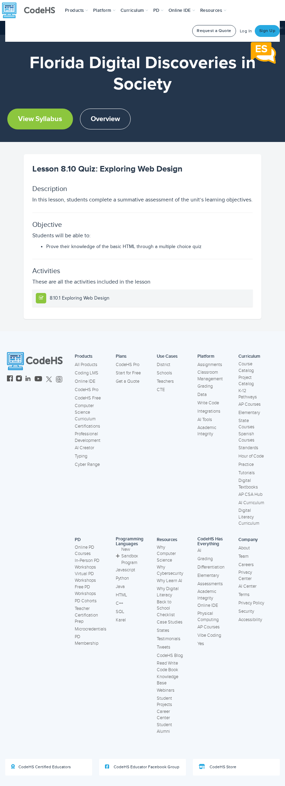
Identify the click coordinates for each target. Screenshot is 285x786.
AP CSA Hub (250, 494)
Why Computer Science (166, 554)
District (163, 364)
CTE (161, 389)
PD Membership (86, 640)
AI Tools (204, 419)
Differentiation (211, 567)
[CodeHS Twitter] (49, 379)
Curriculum (249, 356)
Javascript (125, 570)
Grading (205, 386)
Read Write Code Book (167, 666)
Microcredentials (90, 629)
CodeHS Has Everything (210, 542)
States (163, 630)
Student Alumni (164, 728)
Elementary (249, 412)
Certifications (87, 426)
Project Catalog (246, 381)
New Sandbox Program (129, 556)
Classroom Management (210, 376)
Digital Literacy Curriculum (248, 517)
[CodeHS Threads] (59, 379)
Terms (244, 594)
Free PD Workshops (85, 590)
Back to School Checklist (166, 608)
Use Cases (167, 356)
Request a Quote (214, 30)
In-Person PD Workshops (87, 564)
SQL (120, 611)
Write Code (208, 403)
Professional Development (87, 437)
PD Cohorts (86, 601)
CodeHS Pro (86, 389)
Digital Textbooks (248, 484)
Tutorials (246, 473)
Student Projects (164, 702)
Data (202, 394)
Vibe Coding (209, 635)
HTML (121, 595)
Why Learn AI (169, 580)
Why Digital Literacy (168, 592)
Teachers (165, 381)
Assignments (209, 364)
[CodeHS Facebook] (10, 379)
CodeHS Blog (170, 655)
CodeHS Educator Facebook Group (146, 767)
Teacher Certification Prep (86, 615)
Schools (164, 373)
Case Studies (169, 622)
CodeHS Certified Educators (44, 767)
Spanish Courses (246, 437)
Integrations (208, 411)
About (244, 548)
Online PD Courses (84, 551)
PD (78, 539)
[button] (77, 10)
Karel (121, 620)
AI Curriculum (251, 503)
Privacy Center (245, 576)
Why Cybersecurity (170, 570)
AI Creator (84, 448)
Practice (246, 464)
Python (122, 578)
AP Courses (249, 404)
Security (246, 611)
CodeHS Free (88, 398)
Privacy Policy (251, 603)
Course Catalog (246, 367)
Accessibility (250, 619)
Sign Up (267, 30)
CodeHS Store (222, 767)
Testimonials (168, 639)
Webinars (165, 690)
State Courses (246, 424)
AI (199, 550)
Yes (200, 643)
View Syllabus (40, 119)
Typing (81, 456)
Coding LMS (86, 373)
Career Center (163, 715)
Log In (246, 31)
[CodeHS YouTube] (38, 379)
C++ (119, 603)
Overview (105, 119)
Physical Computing (208, 617)
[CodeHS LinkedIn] (28, 379)
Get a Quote (127, 381)
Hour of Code (251, 456)
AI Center (247, 586)
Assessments (210, 584)
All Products (86, 364)
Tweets (163, 647)
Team (243, 556)
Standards (248, 448)
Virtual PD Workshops (85, 577)
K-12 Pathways (247, 394)
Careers (246, 564)
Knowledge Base (167, 680)
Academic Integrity (206, 431)
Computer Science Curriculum (85, 412)
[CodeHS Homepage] (31, 10)
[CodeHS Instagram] (19, 379)
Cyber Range (87, 464)
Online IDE (85, 381)
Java (120, 586)
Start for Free (128, 373)
